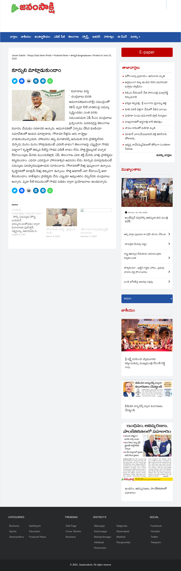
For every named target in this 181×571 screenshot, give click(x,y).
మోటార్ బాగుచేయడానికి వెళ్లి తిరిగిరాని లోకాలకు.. (146, 136)
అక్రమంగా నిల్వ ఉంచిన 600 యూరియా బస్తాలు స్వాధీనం (146, 84)
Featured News (37, 536)
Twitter (154, 536)
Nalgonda (121, 525)
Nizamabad (122, 531)
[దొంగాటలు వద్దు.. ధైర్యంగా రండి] (61, 217)
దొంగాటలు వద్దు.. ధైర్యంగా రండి (60, 231)
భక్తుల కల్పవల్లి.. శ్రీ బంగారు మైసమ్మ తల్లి (146, 103)
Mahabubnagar (102, 536)
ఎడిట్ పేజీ (59, 37)
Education (34, 531)
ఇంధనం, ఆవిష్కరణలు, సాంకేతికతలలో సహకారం (146, 491)
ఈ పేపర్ (122, 37)
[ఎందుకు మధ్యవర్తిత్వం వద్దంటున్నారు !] (29, 222)
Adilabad (99, 542)
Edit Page (71, 525)
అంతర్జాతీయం (42, 37)
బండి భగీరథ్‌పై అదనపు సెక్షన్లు (138, 282)
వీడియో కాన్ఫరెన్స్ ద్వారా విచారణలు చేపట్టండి (144, 408)
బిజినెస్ (96, 37)
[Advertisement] (90, 21)
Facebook (156, 525)
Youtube (155, 531)
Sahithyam (35, 525)
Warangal (99, 525)
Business (14, 525)
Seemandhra (16, 536)
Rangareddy (123, 542)
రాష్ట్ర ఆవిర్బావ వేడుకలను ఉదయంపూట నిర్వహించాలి (142, 256)
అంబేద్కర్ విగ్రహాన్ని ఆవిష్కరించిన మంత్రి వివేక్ (146, 220)
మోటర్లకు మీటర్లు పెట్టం (135, 244)
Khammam (100, 547)
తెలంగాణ (73, 37)
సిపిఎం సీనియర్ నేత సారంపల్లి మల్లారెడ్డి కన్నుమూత (146, 95)
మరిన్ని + (135, 37)
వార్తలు (13, 37)
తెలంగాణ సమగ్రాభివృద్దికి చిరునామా (94, 231)
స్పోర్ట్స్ (85, 37)
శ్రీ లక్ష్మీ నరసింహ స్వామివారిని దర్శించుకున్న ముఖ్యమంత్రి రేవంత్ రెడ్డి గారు (145, 363)
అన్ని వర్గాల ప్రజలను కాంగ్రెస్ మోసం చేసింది (145, 235)
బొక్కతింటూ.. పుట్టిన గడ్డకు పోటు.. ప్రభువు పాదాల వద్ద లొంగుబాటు (144, 270)
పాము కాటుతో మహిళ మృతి (140, 128)
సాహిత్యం (109, 37)
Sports (12, 531)
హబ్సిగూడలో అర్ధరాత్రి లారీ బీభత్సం (143, 122)
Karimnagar (100, 531)
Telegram (156, 542)
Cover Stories (73, 531)
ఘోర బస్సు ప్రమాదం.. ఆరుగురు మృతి (145, 76)
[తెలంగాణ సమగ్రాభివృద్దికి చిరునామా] (96, 217)
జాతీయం (26, 37)
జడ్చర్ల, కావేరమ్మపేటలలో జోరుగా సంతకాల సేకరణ (147, 147)
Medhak (120, 536)
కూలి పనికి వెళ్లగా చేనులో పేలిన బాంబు (146, 109)
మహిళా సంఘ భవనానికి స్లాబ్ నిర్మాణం (146, 116)
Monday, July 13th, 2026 (137, 212)
